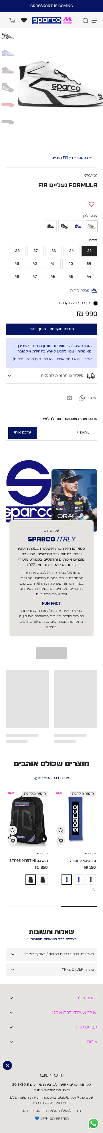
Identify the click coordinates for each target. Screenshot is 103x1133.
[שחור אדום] (50, 226)
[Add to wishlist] (91, 204)
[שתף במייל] (69, 398)
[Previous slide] (93, 785)
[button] (51, 329)
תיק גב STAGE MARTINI (28, 861)
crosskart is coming (51, 6)
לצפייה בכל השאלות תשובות (53, 939)
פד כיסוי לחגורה (83, 861)
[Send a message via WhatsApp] (93, 1123)
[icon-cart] (12, 20)
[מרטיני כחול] (78, 879)
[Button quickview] (60, 830)
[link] (35, 778)
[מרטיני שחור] (90, 879)
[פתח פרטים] (24, 20)
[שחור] (64, 226)
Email (83, 433)
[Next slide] (86, 785)
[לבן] (91, 226)
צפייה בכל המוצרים (53, 778)
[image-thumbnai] (7, 36)
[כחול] (78, 226)
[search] (85, 20)
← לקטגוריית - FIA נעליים (72, 158)
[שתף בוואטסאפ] (82, 398)
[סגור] (7, 1065)
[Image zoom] (60, 85)
